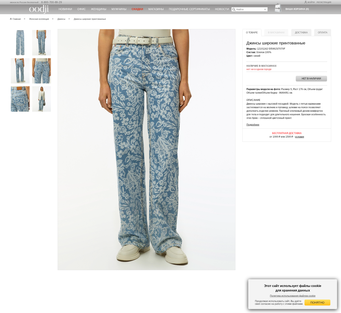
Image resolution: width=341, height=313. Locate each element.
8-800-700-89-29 (51, 2)
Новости (222, 9)
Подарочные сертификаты (189, 9)
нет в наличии (311, 78)
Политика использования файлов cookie (293, 295)
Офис (81, 9)
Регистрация (324, 2)
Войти (311, 2)
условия (299, 136)
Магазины (156, 9)
